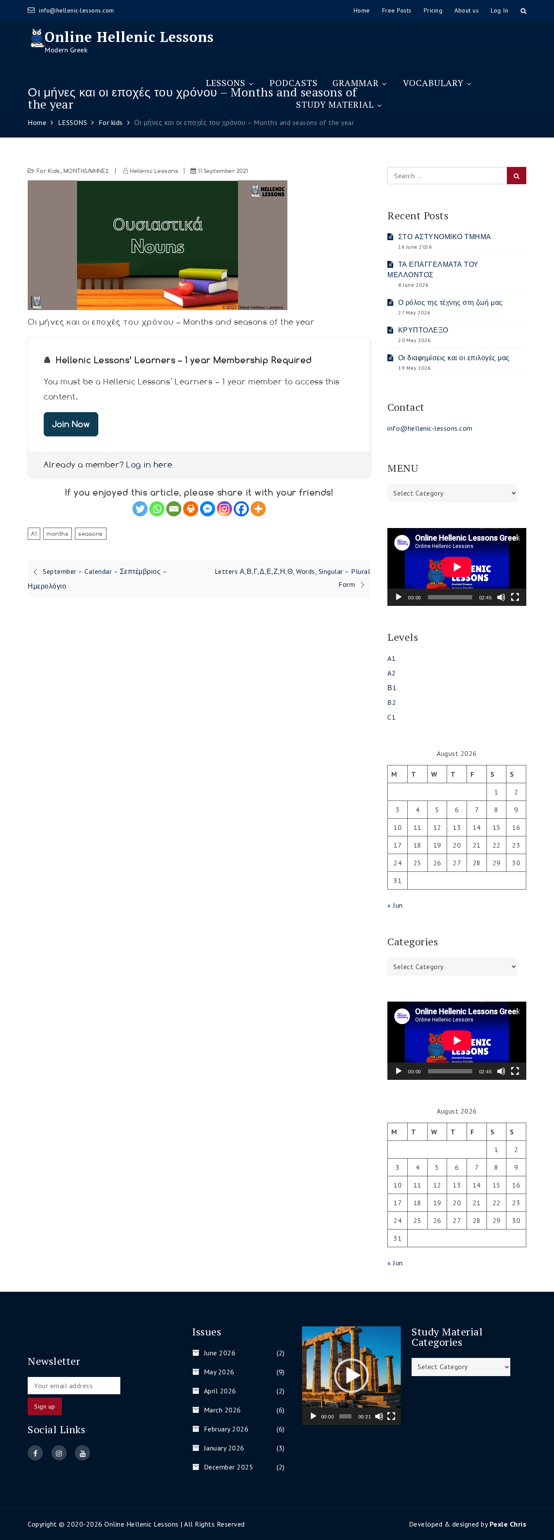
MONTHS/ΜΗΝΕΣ (87, 170)
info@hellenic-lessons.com (76, 10)
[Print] (190, 508)
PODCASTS (294, 83)
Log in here (149, 464)
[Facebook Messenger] (207, 508)
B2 (391, 702)
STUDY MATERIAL (335, 104)
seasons (90, 533)
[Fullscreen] (515, 597)
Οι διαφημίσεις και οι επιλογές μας (454, 357)
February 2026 (226, 1429)
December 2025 (228, 1467)
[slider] (345, 1416)
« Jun (395, 905)
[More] (258, 508)
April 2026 (220, 1390)
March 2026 (222, 1410)
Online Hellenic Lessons (129, 37)
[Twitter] (140, 508)
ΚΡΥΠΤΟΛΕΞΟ (423, 330)
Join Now (71, 424)
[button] (351, 1375)
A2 (391, 673)
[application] (456, 567)
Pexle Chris (508, 1524)
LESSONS (225, 83)
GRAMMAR (355, 83)
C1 (391, 717)
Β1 (391, 687)
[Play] (398, 597)
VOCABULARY (433, 83)
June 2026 (219, 1352)
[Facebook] (241, 508)
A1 (34, 533)
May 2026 (219, 1371)
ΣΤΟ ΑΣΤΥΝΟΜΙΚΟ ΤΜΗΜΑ (444, 236)
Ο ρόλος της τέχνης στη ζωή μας (450, 302)
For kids (48, 170)
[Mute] (501, 597)
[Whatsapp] (156, 508)
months (57, 533)
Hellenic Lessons (154, 170)
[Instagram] (224, 508)
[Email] (173, 508)
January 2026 (224, 1448)
